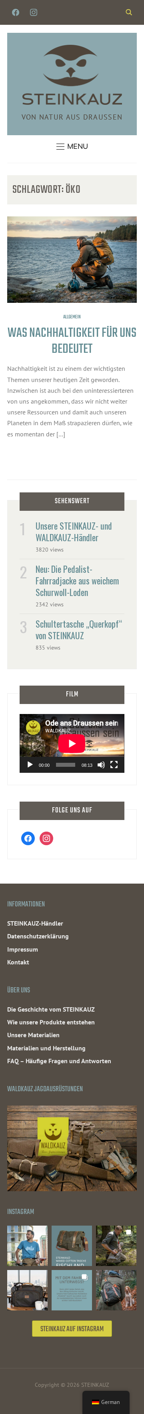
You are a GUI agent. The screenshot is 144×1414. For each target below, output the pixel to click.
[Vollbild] (114, 765)
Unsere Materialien (33, 1035)
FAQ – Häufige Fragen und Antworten (59, 1061)
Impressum (22, 949)
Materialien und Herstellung (46, 1048)
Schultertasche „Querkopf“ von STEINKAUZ (79, 629)
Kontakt (18, 962)
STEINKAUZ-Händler (35, 923)
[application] (72, 743)
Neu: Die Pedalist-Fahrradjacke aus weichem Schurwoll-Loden (77, 580)
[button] (72, 146)
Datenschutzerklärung (38, 936)
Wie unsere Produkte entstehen (51, 1022)
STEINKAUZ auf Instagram (72, 1329)
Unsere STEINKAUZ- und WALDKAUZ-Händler (74, 531)
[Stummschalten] (101, 765)
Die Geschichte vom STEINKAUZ (51, 1009)
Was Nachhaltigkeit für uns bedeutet (72, 341)
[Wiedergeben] (30, 765)
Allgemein (72, 317)
